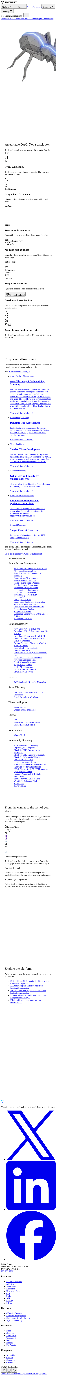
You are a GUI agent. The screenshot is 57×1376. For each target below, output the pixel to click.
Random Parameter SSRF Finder (27, 774)
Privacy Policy (18, 1374)
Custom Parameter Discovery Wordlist (30, 643)
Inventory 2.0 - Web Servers (25, 595)
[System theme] (9, 1370)
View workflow (17, 413)
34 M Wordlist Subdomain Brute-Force (30, 568)
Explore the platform (24, 1045)
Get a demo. (29, 919)
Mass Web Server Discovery (26, 604)
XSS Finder (19, 783)
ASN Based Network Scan (25, 571)
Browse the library (22, 122)
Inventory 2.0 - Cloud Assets (26, 590)
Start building (16, 16)
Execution (29, 18)
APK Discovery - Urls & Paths (27, 629)
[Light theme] (3, 1370)
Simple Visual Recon (22, 611)
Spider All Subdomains (23, 667)
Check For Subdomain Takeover (27, 757)
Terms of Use (6, 1374)
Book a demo (10, 1045)
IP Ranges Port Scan (22, 599)
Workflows (20, 18)
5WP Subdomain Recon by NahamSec (30, 682)
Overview (5, 18)
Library (29, 413)
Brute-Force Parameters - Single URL (29, 636)
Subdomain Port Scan (23, 618)
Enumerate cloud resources (25, 580)
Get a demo (6, 16)
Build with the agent (33, 554)
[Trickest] (9, 3)
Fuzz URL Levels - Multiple (26, 648)
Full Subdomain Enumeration (26, 585)
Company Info (40, 1374)
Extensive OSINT (21, 707)
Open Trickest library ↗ (15, 554)
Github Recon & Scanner (24, 725)
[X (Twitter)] (31, 1159)
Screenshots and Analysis (24, 609)
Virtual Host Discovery (23, 672)
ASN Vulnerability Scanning (26, 745)
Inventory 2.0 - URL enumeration (28, 657)
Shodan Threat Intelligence (25, 710)
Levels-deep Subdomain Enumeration (29, 602)
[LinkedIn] (31, 1209)
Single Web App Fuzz (23, 664)
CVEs (16, 720)
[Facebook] (31, 1259)
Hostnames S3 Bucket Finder (26, 587)
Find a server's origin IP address (27, 583)
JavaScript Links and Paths (25, 660)
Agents (12, 18)
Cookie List (29, 1374)
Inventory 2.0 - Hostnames (25, 592)
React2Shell (19, 776)
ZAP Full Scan (20, 786)
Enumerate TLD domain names (27, 722)
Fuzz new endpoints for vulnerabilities (30, 764)
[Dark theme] (14, 1370)
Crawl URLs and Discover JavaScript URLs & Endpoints (29, 639)
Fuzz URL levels (21, 645)
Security (50, 18)
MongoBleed (19, 735)
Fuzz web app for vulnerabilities (27, 767)
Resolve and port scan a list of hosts (29, 607)
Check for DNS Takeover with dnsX (29, 755)
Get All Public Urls (22, 650)
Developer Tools (40, 18)
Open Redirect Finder (23, 771)
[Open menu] (26, 15)
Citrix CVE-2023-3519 (23, 760)
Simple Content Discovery (25, 662)
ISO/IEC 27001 (7, 1271)
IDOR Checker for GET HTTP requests (30, 769)
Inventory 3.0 (19, 597)
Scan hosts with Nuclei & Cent (27, 779)
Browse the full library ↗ (19, 372)
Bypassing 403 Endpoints (24, 748)
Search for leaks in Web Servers (27, 697)
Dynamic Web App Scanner (25, 762)
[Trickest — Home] (10, 1103)
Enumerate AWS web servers (26, 578)
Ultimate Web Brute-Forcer (25, 669)
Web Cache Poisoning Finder (26, 781)
